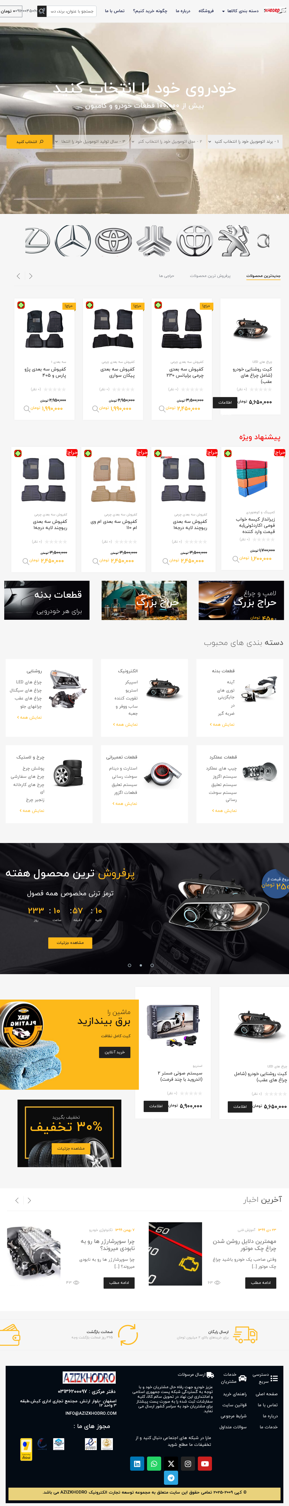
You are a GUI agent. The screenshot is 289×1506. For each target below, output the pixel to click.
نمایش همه (224, 725)
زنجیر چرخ (35, 800)
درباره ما (183, 11)
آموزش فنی (246, 1230)
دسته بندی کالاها (243, 11)
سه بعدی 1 (58, 362)
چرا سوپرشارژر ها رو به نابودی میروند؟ (108, 1245)
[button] (145, 254)
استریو (132, 691)
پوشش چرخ (33, 769)
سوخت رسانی (124, 777)
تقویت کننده (126, 698)
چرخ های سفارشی (27, 777)
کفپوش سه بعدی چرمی (186, 362)
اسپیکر (131, 682)
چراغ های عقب (28, 698)
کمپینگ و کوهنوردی (260, 512)
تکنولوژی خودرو (101, 1230)
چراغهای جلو (31, 707)
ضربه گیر (226, 714)
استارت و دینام (123, 769)
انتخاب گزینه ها (162, 409)
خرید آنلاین (219, 943)
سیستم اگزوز (225, 777)
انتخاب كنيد (26, 142)
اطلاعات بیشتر (225, 404)
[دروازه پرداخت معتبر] (26, 1460)
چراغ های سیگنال (26, 691)
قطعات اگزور (125, 793)
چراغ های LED (262, 362)
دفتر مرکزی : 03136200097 (87, 1391)
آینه (231, 682)
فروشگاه (206, 11)
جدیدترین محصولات (263, 276)
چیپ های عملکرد (221, 769)
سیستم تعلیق (224, 785)
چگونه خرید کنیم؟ (150, 11)
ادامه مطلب (261, 1283)
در (233, 705)
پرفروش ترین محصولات (210, 276)
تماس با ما (114, 11)
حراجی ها (166, 276)
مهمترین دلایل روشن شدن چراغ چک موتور (244, 1245)
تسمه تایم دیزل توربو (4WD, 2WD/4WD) (219, 893)
